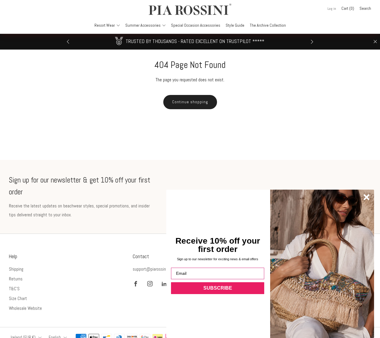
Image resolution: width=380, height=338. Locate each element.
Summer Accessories (143, 25)
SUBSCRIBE (217, 288)
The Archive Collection (268, 25)
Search (365, 8)
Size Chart (18, 298)
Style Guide (235, 25)
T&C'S (14, 288)
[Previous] (68, 42)
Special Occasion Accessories (195, 25)
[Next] (312, 42)
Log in (331, 8)
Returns (16, 279)
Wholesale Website (25, 308)
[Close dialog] (366, 197)
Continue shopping (190, 101)
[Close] (375, 41)
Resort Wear (104, 25)
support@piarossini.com (154, 269)
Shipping (16, 269)
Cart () (347, 8)
